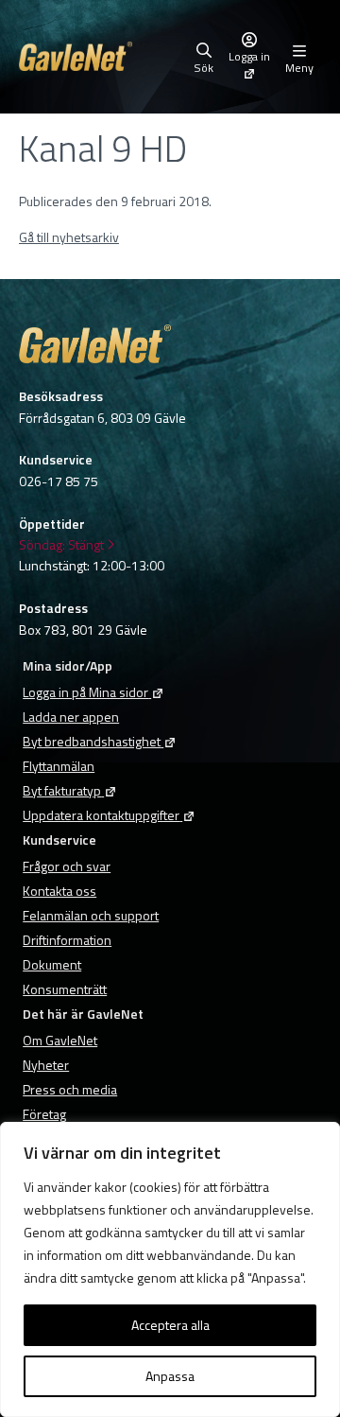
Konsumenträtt (65, 989)
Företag (44, 1114)
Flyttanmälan (58, 766)
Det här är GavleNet (83, 1013)
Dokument (52, 964)
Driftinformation (67, 940)
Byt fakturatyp (62, 790)
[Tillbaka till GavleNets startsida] (102, 56)
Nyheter (46, 1065)
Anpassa (170, 1376)
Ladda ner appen (71, 716)
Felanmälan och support (91, 915)
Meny (299, 66)
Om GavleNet (60, 1040)
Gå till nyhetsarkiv (69, 237)
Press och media (70, 1089)
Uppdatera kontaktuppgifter (101, 815)
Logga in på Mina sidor (85, 692)
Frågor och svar (66, 866)
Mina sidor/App (67, 665)
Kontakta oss (59, 891)
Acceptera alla (170, 1325)
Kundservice (59, 839)
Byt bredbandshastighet (92, 741)
